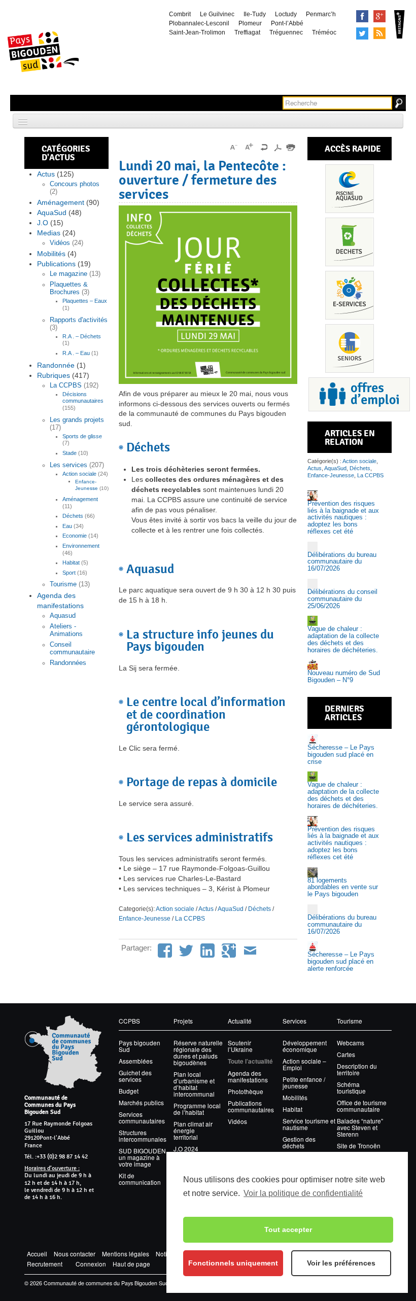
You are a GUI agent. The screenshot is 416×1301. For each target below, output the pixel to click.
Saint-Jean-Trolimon (197, 32)
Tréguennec (286, 32)
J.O (42, 223)
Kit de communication (140, 1178)
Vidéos (60, 243)
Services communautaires (142, 1117)
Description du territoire (357, 1069)
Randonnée (56, 365)
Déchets (72, 516)
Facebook (362, 16)
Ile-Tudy (255, 14)
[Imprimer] (290, 147)
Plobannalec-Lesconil (199, 23)
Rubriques (53, 375)
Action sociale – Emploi (304, 1064)
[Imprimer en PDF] (277, 147)
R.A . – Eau (76, 353)
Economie (74, 536)
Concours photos (74, 184)
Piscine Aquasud (349, 188)
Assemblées (136, 1061)
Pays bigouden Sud (139, 1045)
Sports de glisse (82, 436)
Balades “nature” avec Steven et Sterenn (360, 1127)
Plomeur (250, 23)
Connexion (91, 1263)
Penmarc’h (321, 14)
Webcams (350, 1042)
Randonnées (68, 662)
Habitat (71, 562)
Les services (68, 465)
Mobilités (51, 254)
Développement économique (305, 1045)
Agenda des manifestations (248, 1076)
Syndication (379, 33)
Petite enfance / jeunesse (304, 1082)
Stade (69, 453)
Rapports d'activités (79, 320)
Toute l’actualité (250, 1061)
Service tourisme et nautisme (309, 1124)
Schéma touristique (351, 1087)
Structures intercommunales (142, 1135)
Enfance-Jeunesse (86, 484)
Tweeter (362, 33)
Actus (46, 174)
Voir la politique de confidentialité (303, 1193)
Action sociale (79, 474)
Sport (69, 573)
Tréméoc (324, 32)
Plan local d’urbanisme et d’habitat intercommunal (194, 1084)
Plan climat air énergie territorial (193, 1130)
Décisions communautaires (82, 397)
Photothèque (245, 1091)
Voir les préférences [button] (341, 1263)
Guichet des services (135, 1075)
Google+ (379, 16)
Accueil (37, 1253)
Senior (349, 348)
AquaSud (51, 212)
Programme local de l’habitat (197, 1108)
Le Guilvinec (217, 14)
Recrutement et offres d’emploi (359, 394)
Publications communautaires (251, 1106)
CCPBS (129, 1020)
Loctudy (286, 14)
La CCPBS (66, 385)
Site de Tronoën (358, 1145)
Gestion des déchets (299, 1142)
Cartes (346, 1054)
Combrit (180, 14)
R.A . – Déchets (81, 336)
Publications (56, 264)
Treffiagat (247, 32)
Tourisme (63, 584)
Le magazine (68, 273)
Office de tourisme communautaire (362, 1105)
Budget (128, 1090)
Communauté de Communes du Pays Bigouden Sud (50, 1105)
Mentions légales (125, 1253)
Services (349, 295)
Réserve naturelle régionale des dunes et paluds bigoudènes (198, 1052)
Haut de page (131, 1263)
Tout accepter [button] (288, 1229)
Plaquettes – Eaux (84, 301)
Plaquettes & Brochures (69, 288)
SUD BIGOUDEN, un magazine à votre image (143, 1157)
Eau (67, 526)
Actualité (240, 1020)
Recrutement (44, 1263)
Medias (48, 233)
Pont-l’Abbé (287, 23)
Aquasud (63, 615)
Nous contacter (74, 1253)
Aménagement (60, 202)
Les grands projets (77, 420)
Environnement (80, 546)
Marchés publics (141, 1102)
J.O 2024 (186, 1148)
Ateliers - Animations (66, 630)
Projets (183, 1020)
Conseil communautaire (72, 648)
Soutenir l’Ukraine (240, 1045)
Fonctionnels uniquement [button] (233, 1263)
